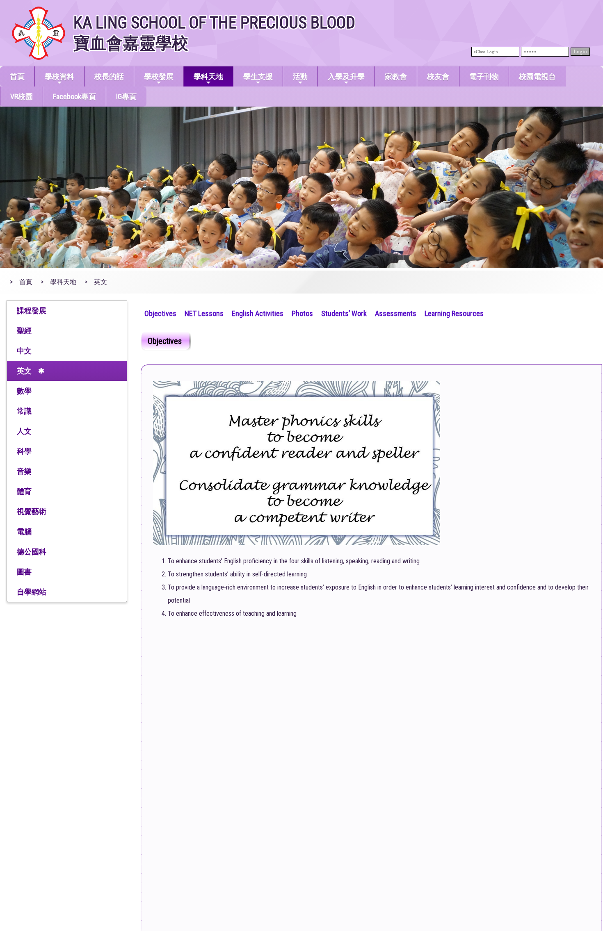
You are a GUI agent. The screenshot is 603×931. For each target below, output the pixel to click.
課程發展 (31, 310)
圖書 (24, 571)
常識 (24, 411)
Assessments (395, 313)
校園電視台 (537, 76)
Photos (302, 313)
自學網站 (31, 591)
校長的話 (109, 76)
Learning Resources (454, 313)
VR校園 (21, 96)
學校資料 (59, 76)
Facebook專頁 (74, 96)
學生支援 (258, 76)
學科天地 (208, 76)
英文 (24, 370)
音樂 (24, 471)
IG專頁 (126, 96)
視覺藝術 (31, 511)
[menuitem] (160, 313)
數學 (24, 391)
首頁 (17, 76)
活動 (300, 76)
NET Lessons (204, 313)
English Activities (257, 313)
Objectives (160, 313)
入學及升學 (346, 76)
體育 (24, 491)
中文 (24, 350)
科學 (24, 451)
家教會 (396, 76)
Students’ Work (344, 313)
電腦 (24, 531)
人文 (24, 431)
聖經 (24, 330)
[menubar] (314, 313)
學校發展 (159, 76)
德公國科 (31, 551)
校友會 (438, 76)
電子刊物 (484, 76)
